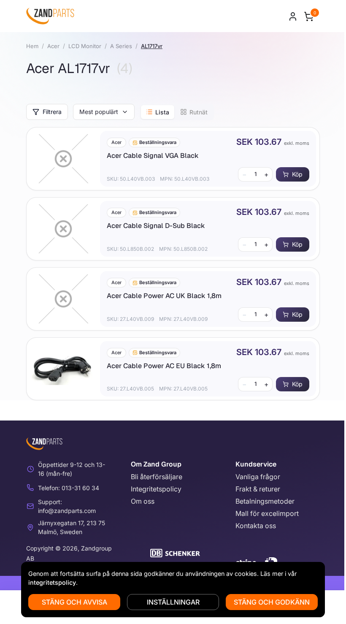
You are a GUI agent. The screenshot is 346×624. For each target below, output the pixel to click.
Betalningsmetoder (265, 501)
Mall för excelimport (267, 513)
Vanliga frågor (257, 476)
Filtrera (52, 111)
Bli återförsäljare (156, 476)
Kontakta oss (255, 525)
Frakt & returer (257, 489)
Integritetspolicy (156, 489)
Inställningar (173, 602)
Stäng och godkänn (272, 602)
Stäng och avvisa (74, 602)
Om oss (142, 501)
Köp (297, 174)
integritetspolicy (52, 582)
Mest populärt (98, 111)
